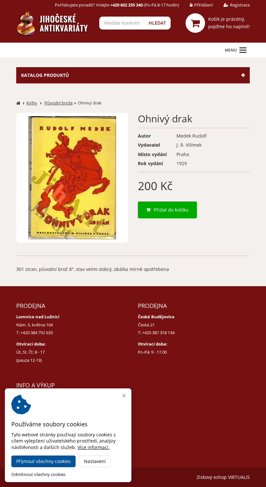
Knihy (31, 103)
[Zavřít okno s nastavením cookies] (124, 396)
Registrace (240, 5)
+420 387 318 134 (158, 332)
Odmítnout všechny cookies (38, 474)
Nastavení (95, 461)
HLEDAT (157, 23)
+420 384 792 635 (36, 332)
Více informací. (94, 447)
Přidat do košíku (171, 210)
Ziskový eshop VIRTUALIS (223, 477)
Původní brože (58, 103)
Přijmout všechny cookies (43, 461)
